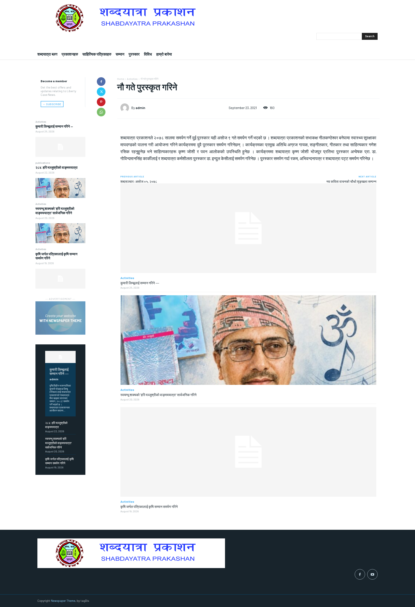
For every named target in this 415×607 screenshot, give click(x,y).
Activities (40, 121)
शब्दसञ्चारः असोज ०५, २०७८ (138, 181)
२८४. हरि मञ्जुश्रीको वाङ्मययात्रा (56, 167)
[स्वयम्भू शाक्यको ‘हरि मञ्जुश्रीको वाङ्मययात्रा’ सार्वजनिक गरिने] (60, 233)
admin (53, 379)
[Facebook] (101, 81)
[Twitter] (101, 91)
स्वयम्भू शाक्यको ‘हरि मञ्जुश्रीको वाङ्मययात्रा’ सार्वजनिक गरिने (54, 210)
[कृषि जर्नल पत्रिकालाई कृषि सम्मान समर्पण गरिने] (60, 279)
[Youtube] (372, 574)
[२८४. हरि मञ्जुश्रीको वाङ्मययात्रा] (60, 188)
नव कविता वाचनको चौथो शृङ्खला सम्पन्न (351, 181)
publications (42, 162)
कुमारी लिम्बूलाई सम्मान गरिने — (54, 126)
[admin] (125, 107)
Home (120, 78)
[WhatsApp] (101, 112)
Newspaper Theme (63, 600)
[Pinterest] (101, 102)
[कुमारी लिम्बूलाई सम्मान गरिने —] (60, 147)
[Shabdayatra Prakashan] (207, 18)
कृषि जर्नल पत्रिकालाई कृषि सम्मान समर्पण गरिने (149, 506)
